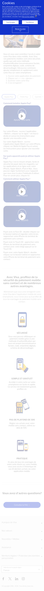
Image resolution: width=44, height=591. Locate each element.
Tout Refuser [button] (30, 22)
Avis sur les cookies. (28, 17)
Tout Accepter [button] (10, 22)
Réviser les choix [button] (20, 29)
